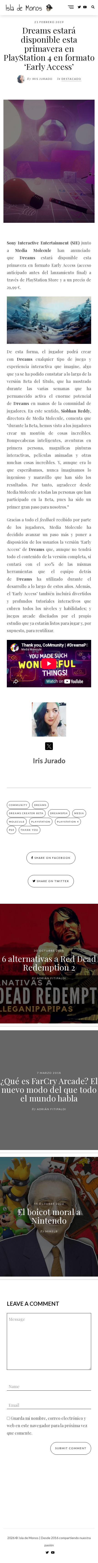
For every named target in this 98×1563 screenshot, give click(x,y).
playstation (40, 821)
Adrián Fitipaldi (51, 978)
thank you (29, 829)
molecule (17, 821)
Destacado (71, 78)
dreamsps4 (59, 813)
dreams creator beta (26, 813)
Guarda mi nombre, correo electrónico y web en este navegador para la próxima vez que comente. (47, 1425)
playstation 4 (68, 821)
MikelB (51, 1231)
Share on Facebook (52, 857)
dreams (40, 805)
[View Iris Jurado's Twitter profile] (49, 746)
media (79, 813)
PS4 (11, 829)
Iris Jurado (42, 78)
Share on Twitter (52, 881)
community (18, 805)
